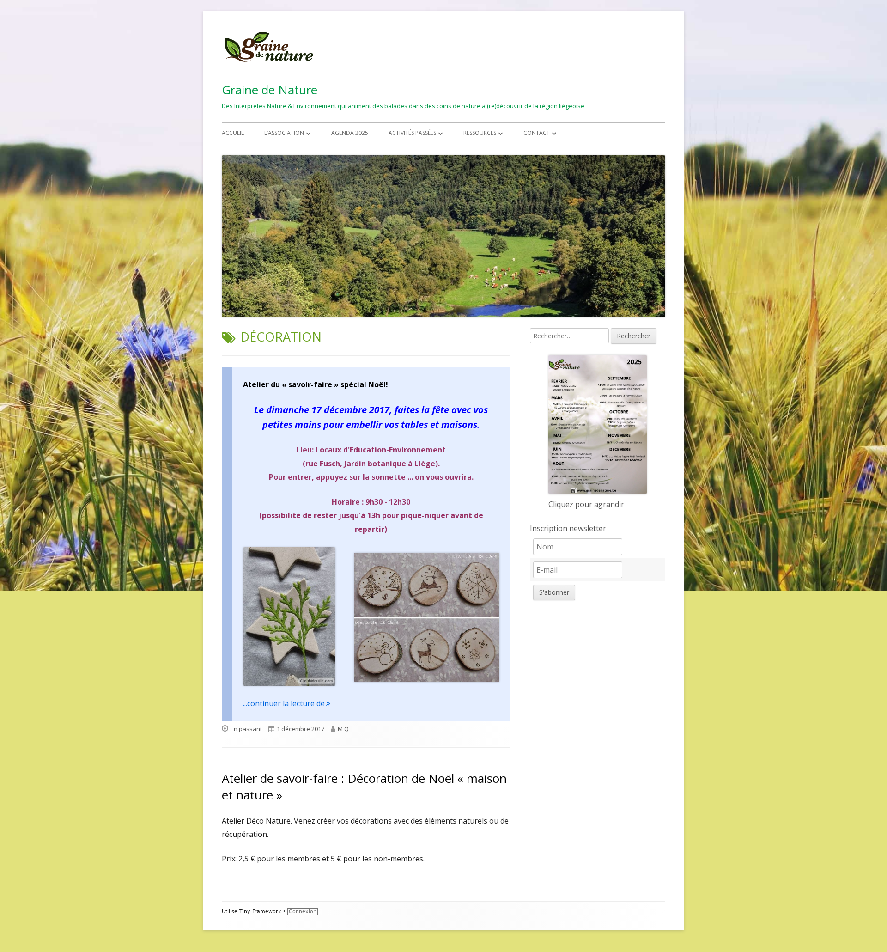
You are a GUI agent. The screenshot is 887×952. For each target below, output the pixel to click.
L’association (284, 133)
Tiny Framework (260, 912)
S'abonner (554, 592)
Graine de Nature (269, 89)
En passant (246, 729)
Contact (536, 133)
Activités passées (412, 133)
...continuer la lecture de (286, 703)
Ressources (479, 133)
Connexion (302, 912)
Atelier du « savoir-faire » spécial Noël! (315, 384)
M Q (343, 729)
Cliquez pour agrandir (586, 504)
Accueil (233, 133)
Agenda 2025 (349, 133)
